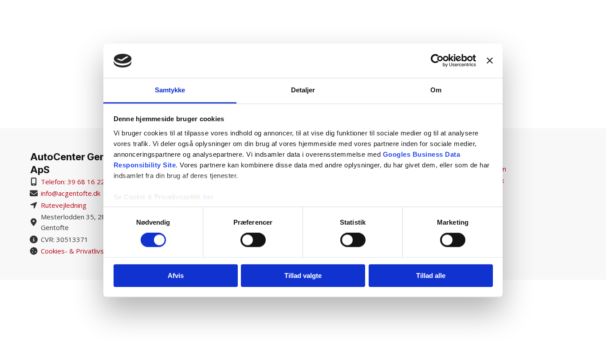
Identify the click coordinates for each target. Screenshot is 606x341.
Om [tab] (435, 90)
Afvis (176, 275)
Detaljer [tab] (303, 90)
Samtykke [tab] (170, 90)
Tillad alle (430, 275)
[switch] (253, 240)
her (208, 197)
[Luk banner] (490, 61)
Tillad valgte (303, 275)
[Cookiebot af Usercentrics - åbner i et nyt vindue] (437, 60)
